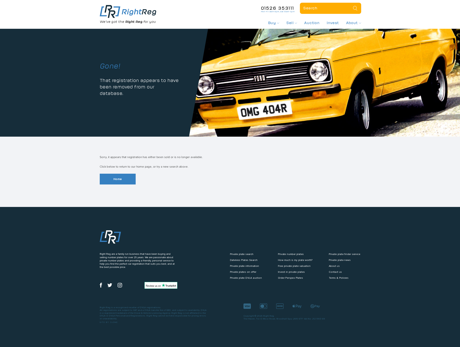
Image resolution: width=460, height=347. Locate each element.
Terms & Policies (338, 278)
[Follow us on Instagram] (120, 286)
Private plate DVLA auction (246, 278)
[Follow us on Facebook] (101, 286)
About (352, 23)
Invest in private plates (291, 272)
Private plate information (244, 266)
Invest (333, 23)
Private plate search (242, 254)
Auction (311, 23)
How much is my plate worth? (295, 260)
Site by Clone (109, 322)
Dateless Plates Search (244, 260)
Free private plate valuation (294, 266)
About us (334, 266)
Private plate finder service (344, 254)
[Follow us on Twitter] (109, 286)
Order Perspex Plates (290, 278)
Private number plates (291, 254)
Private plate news (340, 260)
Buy (272, 23)
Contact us (335, 272)
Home (118, 179)
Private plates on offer (243, 272)
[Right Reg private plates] (128, 11)
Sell (290, 23)
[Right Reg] (110, 237)
